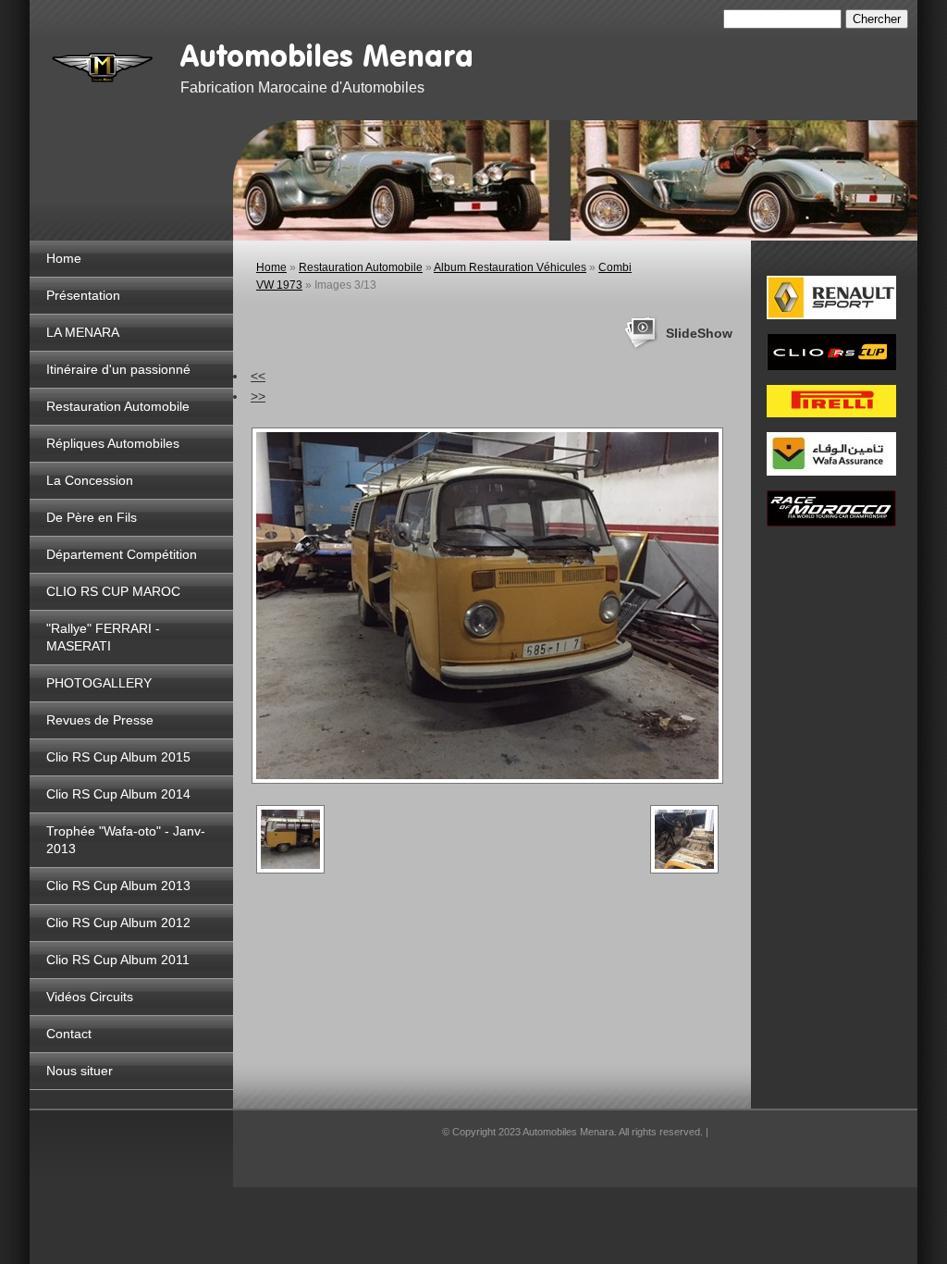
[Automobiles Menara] (103, 65)
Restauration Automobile (118, 406)
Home (63, 258)
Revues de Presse (100, 720)
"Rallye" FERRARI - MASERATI (103, 637)
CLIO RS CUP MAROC (113, 591)
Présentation (83, 295)
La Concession (89, 480)
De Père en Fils (91, 517)
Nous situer (79, 1070)
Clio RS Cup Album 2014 (118, 794)
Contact (69, 1033)
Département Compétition (121, 554)
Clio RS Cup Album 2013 (118, 885)
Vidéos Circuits (89, 996)
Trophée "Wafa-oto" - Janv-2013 (125, 840)
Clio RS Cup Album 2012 (118, 922)
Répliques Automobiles (112, 443)
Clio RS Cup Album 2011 (118, 959)
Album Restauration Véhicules (510, 267)
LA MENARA (82, 332)
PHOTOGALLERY (99, 682)
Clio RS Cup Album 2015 (118, 757)
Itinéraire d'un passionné (118, 369)
